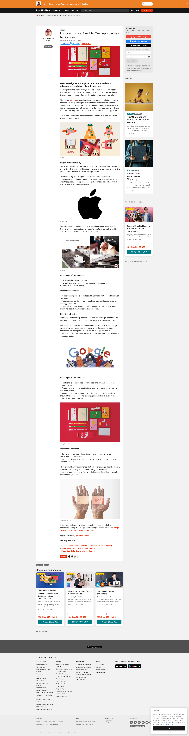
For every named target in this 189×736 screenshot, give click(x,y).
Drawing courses (61, 671)
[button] (77, 10)
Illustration (137, 113)
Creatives (54, 721)
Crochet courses (61, 694)
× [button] (187, 4)
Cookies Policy (140, 68)
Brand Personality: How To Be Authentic (78, 548)
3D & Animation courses (43, 681)
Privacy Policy (129, 68)
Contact (85, 721)
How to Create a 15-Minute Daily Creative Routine (138, 120)
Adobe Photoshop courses (84, 664)
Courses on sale (100, 672)
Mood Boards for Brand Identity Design (78, 551)
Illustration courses (42, 664)
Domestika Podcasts (42, 724)
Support (94, 721)
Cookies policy (68, 732)
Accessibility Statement (79, 732)
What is (46, 565)
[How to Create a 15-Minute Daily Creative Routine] (139, 97)
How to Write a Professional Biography (134, 176)
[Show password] (148, 56)
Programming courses (62, 689)
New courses (99, 664)
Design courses (41, 678)
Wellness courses (41, 707)
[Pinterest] (139, 722)
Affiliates (78, 724)
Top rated (98, 667)
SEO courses (60, 686)
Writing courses (41, 687)
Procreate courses (81, 669)
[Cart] (131, 10)
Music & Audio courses (43, 699)
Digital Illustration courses (64, 669)
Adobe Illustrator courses (83, 667)
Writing (136, 170)
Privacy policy (59, 732)
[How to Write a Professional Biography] (139, 153)
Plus (72, 10)
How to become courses (44, 709)
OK (169, 728)
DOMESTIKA (43, 10)
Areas (58, 662)
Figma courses (80, 679)
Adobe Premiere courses (83, 674)
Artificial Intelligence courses (45, 704)
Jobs (49, 721)
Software (80, 662)
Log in (137, 10)
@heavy (73, 100)
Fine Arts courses (61, 679)
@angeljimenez (82, 535)
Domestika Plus (53, 724)
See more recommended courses (136, 261)
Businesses (85, 724)
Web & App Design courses (44, 692)
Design (62, 30)
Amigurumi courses (62, 696)
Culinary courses (41, 702)
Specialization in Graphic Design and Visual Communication (48, 596)
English (108, 722)
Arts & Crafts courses (62, 674)
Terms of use (142, 67)
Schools (60, 721)
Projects (66, 10)
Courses (38, 721)
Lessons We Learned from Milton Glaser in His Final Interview (87, 546)
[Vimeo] (147, 722)
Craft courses (40, 667)
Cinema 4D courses (82, 672)
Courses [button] (55, 10)
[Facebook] (131, 722)
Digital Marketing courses (64, 691)
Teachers (91, 724)
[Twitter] (135, 722)
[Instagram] (143, 722)
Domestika (79, 721)
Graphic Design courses (63, 676)
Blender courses (81, 677)
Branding (40, 565)
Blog (42, 15)
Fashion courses (41, 690)
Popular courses (100, 669)
